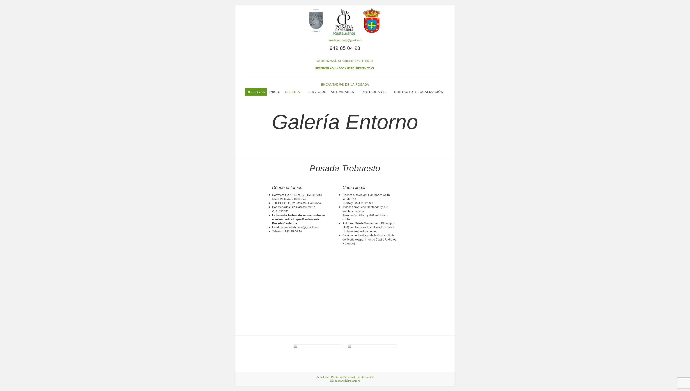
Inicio (274, 92)
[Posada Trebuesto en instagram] (352, 381)
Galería (292, 92)
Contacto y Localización (418, 92)
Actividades (342, 92)
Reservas (256, 92)
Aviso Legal (322, 377)
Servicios (316, 92)
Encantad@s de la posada (345, 84)
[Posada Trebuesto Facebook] (337, 381)
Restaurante (374, 92)
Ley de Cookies (365, 377)
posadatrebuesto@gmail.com (345, 40)
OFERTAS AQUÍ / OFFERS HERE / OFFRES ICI (345, 60)
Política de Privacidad (343, 377)
